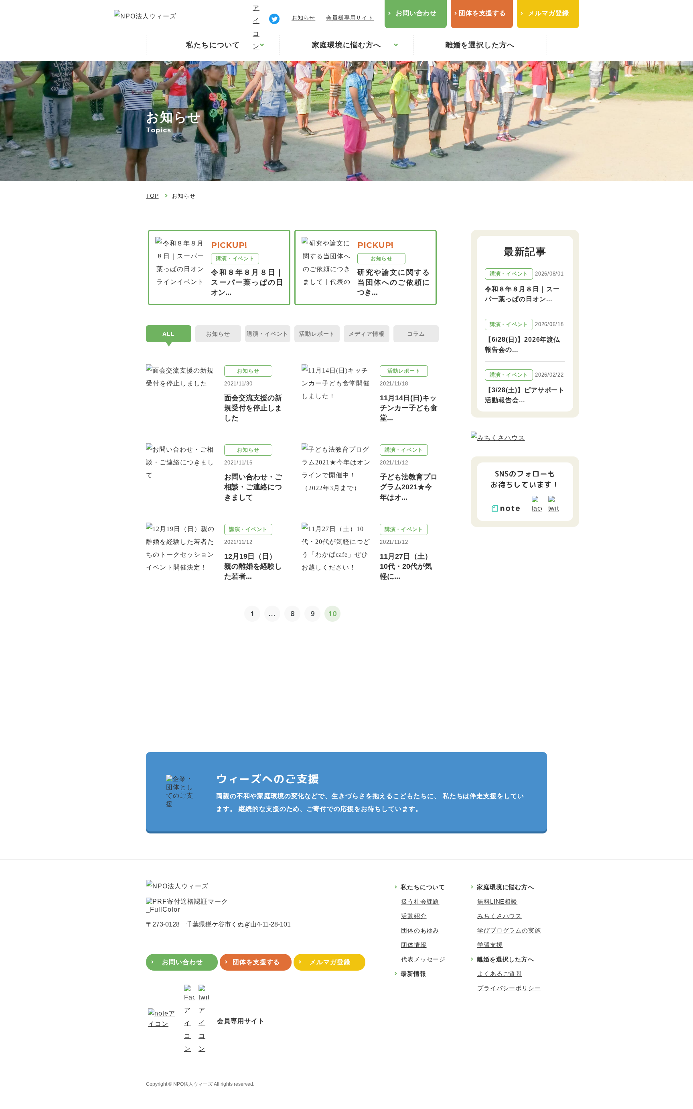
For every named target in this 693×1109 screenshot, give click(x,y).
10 (332, 613)
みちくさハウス (499, 915)
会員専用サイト (241, 1021)
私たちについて (213, 45)
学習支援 (490, 944)
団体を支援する (483, 13)
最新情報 (413, 973)
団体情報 (414, 944)
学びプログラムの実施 (509, 930)
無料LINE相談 (497, 901)
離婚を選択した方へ (480, 45)
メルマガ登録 (548, 13)
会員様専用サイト (350, 17)
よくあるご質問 (499, 973)
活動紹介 (414, 915)
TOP (152, 196)
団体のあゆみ (420, 930)
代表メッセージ (423, 959)
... (272, 613)
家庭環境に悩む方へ (346, 45)
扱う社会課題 (420, 901)
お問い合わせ (416, 13)
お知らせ (303, 17)
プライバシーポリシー (509, 988)
